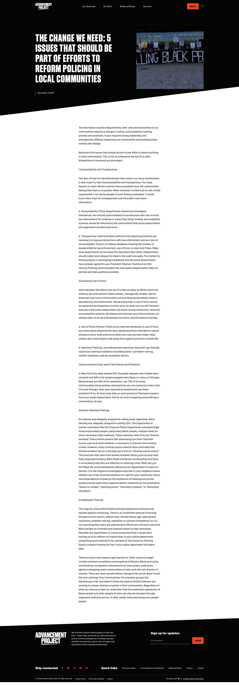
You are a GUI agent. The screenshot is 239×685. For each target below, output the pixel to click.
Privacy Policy (80, 679)
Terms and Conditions (96, 679)
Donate (193, 6)
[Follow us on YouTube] (80, 668)
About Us (147, 6)
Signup (198, 640)
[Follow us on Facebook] (62, 668)
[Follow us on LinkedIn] (86, 668)
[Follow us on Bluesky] (68, 668)
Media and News (127, 6)
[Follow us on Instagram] (74, 668)
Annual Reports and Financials (152, 668)
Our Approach (88, 6)
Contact (201, 668)
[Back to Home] (43, 6)
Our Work (107, 6)
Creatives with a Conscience (193, 679)
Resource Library (129, 668)
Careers (189, 668)
